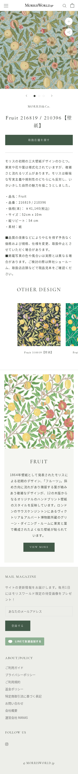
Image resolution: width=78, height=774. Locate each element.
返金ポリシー (14, 689)
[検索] (65, 5)
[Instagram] (6, 743)
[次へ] (51, 96)
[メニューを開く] (6, 5)
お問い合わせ (14, 703)
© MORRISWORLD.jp (39, 763)
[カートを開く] (72, 5)
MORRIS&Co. (39, 106)
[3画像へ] (44, 96)
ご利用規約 (12, 682)
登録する (17, 626)
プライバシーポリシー (20, 675)
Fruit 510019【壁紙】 (39, 352)
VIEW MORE (39, 547)
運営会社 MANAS (16, 717)
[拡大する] (69, 21)
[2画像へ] (39, 96)
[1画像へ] (35, 96)
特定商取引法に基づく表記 (23, 696)
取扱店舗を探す (39, 140)
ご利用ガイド (14, 667)
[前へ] (26, 96)
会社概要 (11, 710)
